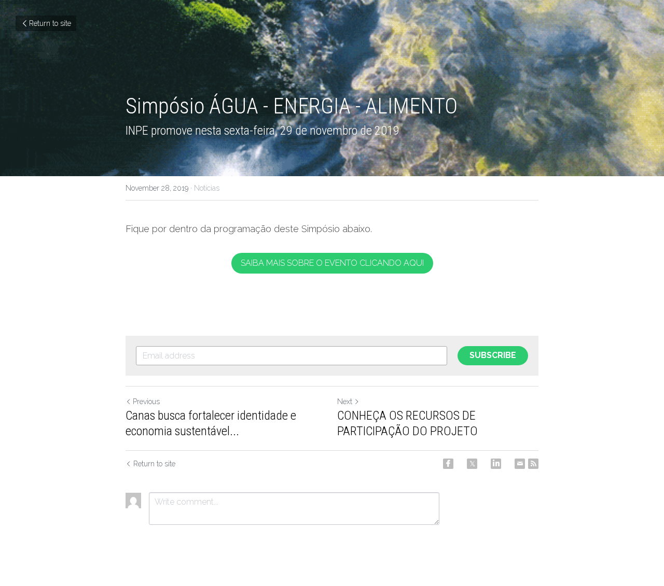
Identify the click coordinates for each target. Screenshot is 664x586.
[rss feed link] (533, 464)
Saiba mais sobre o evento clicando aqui (332, 263)
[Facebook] (448, 464)
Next (344, 401)
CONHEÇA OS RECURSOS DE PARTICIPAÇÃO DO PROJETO (407, 423)
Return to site (50, 23)
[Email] (520, 464)
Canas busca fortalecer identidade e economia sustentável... (211, 423)
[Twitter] (472, 464)
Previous (146, 401)
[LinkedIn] (496, 464)
